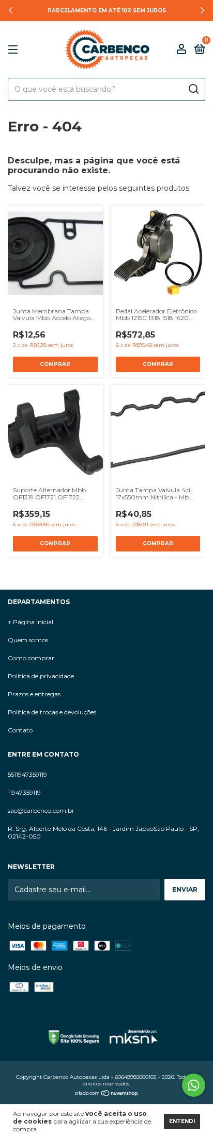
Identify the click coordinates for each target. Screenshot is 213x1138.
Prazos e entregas (34, 694)
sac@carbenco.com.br (41, 810)
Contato (20, 730)
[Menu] (15, 50)
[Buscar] (193, 89)
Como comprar (31, 658)
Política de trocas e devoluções (52, 712)
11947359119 (24, 792)
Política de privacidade (41, 676)
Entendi (182, 1121)
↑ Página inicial (30, 622)
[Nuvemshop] (106, 1094)
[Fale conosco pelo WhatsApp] (193, 1085)
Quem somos (28, 640)
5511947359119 (27, 774)
